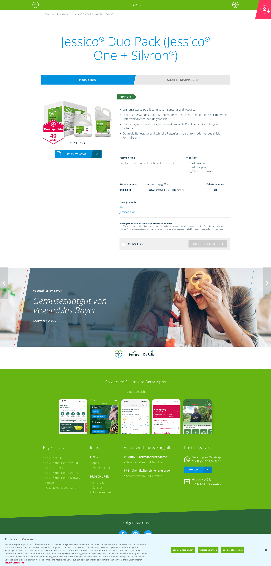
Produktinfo (87, 79)
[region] (135, 550)
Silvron (124, 207)
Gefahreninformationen (183, 79)
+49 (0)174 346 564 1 (208, 461)
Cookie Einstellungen (183, 549)
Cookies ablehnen (208, 549)
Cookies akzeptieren (233, 549)
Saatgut (97, 487)
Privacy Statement (14, 562)
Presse (49, 482)
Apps (95, 463)
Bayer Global (53, 458)
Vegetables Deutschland (60, 487)
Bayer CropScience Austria (62, 473)
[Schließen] (266, 550)
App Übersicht (137, 391)
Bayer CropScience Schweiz (62, 478)
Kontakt (193, 469)
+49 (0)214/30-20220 (208, 483)
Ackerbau (98, 482)
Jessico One (128, 212)
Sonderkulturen (102, 492)
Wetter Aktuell (101, 468)
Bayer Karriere (54, 468)
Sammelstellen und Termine (144, 462)
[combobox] (78, 154)
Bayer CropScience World (61, 463)
